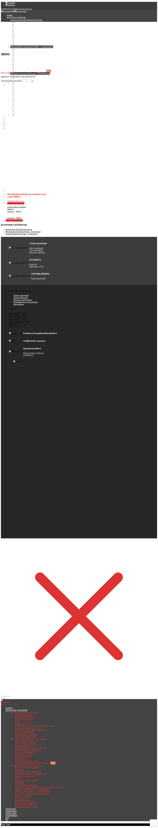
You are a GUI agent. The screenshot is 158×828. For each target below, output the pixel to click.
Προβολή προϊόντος (14, 220)
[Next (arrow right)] (4, 698)
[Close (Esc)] (2, 696)
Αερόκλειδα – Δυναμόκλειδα (27, 767)
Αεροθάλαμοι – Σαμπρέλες (25, 42)
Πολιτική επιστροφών (22, 300)
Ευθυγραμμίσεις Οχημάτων (25, 54)
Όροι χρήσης (18, 304)
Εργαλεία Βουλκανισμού (24, 25)
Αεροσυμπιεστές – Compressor (26, 58)
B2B (8, 126)
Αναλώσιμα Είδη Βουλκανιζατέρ (26, 20)
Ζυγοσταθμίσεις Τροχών (24, 51)
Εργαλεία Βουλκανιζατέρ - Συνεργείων (22, 234)
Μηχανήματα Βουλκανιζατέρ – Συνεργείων (31, 46)
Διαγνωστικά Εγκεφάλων (24, 60)
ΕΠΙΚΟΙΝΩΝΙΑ (11, 124)
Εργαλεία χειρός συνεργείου (25, 111)
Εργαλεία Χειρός (21, 107)
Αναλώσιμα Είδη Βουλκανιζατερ (19, 229)
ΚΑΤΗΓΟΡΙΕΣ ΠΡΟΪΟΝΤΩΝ (16, 18)
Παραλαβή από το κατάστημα (25, 302)
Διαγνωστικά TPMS (22, 31)
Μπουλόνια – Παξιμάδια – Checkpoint (29, 38)
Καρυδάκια (19, 78)
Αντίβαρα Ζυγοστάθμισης (24, 36)
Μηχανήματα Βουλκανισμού (25, 69)
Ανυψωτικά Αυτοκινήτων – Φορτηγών (29, 56)
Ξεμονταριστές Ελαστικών (25, 49)
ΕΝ (8, 129)
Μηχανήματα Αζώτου (23, 65)
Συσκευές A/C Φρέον (22, 62)
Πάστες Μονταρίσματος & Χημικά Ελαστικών (31, 33)
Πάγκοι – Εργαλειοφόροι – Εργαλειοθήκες (30, 100)
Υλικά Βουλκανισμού (22, 22)
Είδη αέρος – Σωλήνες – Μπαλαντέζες (29, 83)
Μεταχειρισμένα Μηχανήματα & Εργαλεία (30, 71)
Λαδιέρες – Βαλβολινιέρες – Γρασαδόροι (30, 98)
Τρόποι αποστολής (21, 296)
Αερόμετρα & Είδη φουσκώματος (28, 772)
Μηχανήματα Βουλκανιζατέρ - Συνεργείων (23, 232)
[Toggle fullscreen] (6, 696)
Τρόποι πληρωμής (20, 298)
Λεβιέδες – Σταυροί (22, 105)
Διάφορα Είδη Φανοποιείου (25, 113)
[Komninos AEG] (13, 11)
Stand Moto (19, 91)
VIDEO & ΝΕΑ (11, 122)
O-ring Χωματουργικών (23, 40)
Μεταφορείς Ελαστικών (24, 85)
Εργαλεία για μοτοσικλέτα (24, 94)
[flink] (10, 5)
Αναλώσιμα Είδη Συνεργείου (25, 115)
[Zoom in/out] (9, 696)
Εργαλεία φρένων (21, 109)
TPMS (17, 29)
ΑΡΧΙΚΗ (9, 15)
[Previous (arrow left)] (2, 698)
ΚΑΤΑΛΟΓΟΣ (11, 118)
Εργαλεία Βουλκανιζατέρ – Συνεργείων (26, 765)
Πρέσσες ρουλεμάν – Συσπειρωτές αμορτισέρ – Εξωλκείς (36, 96)
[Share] (4, 696)
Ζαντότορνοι (19, 67)
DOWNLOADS (12, 120)
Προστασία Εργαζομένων (24, 44)
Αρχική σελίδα (7, 73)
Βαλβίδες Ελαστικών (23, 27)
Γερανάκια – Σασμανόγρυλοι (25, 89)
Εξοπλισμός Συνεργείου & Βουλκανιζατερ (30, 102)
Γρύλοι (17, 87)
